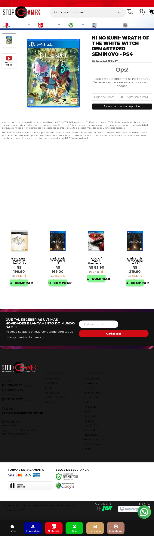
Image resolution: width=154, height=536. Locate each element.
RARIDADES (52, 392)
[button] (9, 60)
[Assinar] (114, 333)
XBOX (49, 387)
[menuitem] (12, 528)
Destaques (51, 401)
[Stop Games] (21, 12)
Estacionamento (94, 439)
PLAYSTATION (53, 378)
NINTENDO (51, 383)
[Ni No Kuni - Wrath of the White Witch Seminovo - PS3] (19, 256)
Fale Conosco (92, 378)
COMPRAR (21, 283)
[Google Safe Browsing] (65, 485)
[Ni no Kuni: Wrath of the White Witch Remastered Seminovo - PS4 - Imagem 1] (9, 40)
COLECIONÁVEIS (55, 397)
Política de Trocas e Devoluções (91, 420)
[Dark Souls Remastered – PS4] (135, 256)
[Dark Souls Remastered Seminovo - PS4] (58, 256)
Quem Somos (92, 392)
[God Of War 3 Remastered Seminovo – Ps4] (96, 254)
